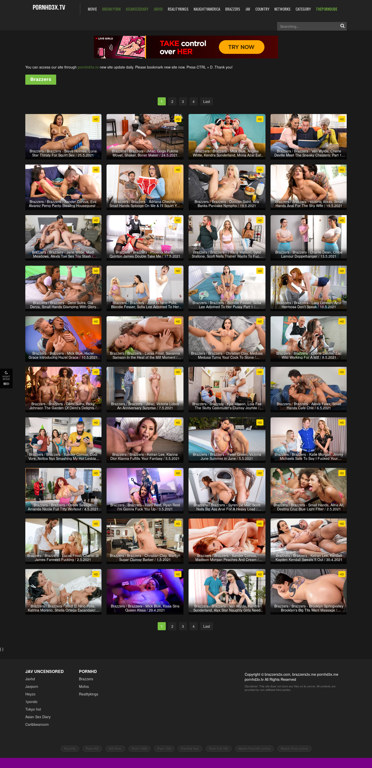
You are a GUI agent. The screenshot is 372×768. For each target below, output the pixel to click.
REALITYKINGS (178, 9)
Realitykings (88, 693)
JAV (247, 9)
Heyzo (30, 693)
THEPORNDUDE (326, 9)
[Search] (342, 26)
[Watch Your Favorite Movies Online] (49, 8)
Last (206, 101)
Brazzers (86, 678)
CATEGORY (303, 9)
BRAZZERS (232, 9)
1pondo (31, 701)
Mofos (84, 686)
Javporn (31, 686)
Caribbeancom (37, 724)
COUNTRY (262, 9)
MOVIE (92, 9)
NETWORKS (282, 9)
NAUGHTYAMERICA (207, 9)
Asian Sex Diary (38, 716)
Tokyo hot (33, 709)
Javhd (30, 678)
